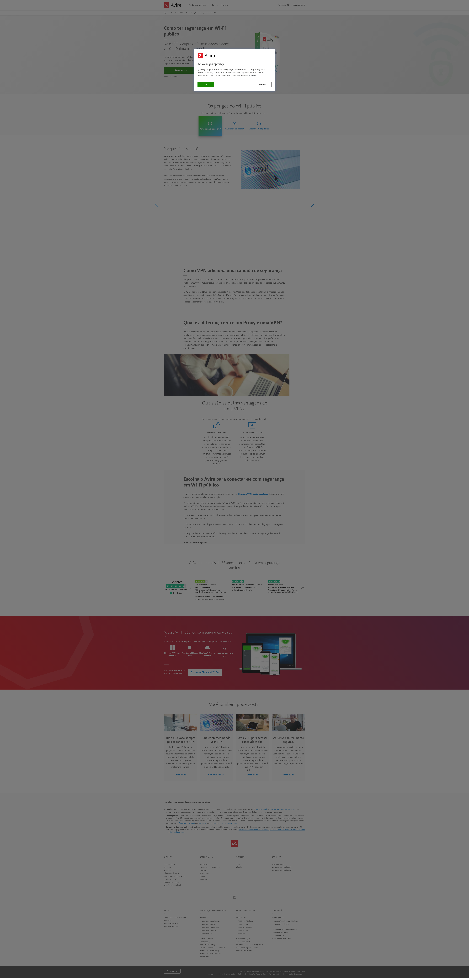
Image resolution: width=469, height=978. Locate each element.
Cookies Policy (253, 75)
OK (206, 84)
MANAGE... (263, 84)
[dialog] (234, 70)
